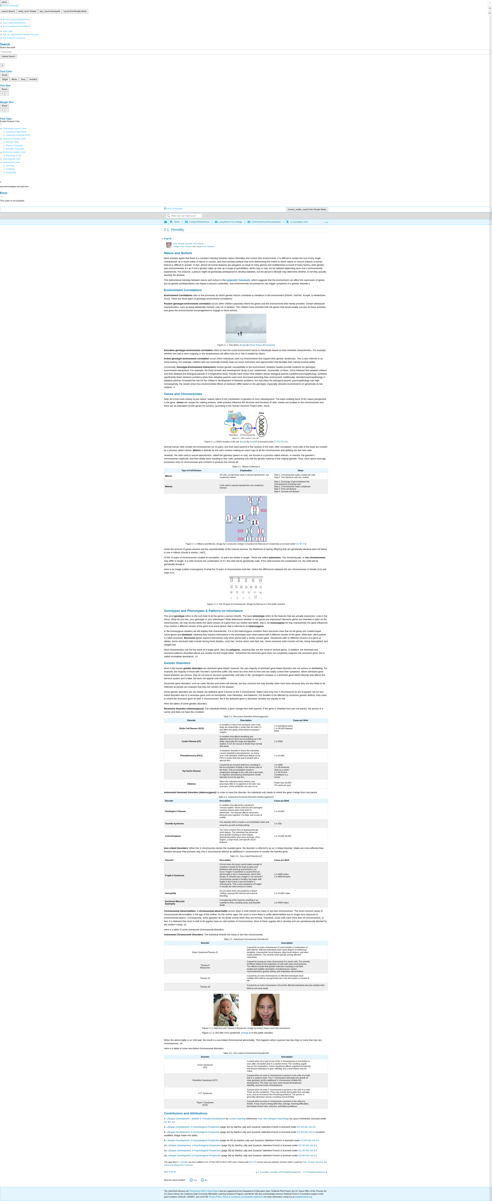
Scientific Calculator (15, 149)
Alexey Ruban (255, 345)
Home (176, 222)
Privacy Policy (215, 1197)
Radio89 (253, 442)
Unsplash (269, 345)
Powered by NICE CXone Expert (204, 1191)
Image (243, 345)
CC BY (254, 1162)
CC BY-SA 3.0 (280, 442)
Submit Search (8, 56)
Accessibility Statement (252, 1197)
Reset (4, 75)
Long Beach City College (231, 222)
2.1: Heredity (182, 1162)
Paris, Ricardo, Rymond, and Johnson (188, 244)
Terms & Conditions (231, 1197)
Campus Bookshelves (199, 222)
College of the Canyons (182, 246)
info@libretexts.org (303, 1197)
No (206, 1180)
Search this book (7, 47)
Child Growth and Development (266, 222)
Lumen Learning (237, 1118)
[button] (10, 169)
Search (168, 216)
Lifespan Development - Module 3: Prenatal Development (196, 1118)
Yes (195, 1180)
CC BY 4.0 (169, 1122)
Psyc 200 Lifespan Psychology (273, 1118)
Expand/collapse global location (326, 221)
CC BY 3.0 (301, 544)
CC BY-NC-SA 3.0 (306, 1127)
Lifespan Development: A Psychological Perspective (193, 1127)
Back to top (168, 1172)
